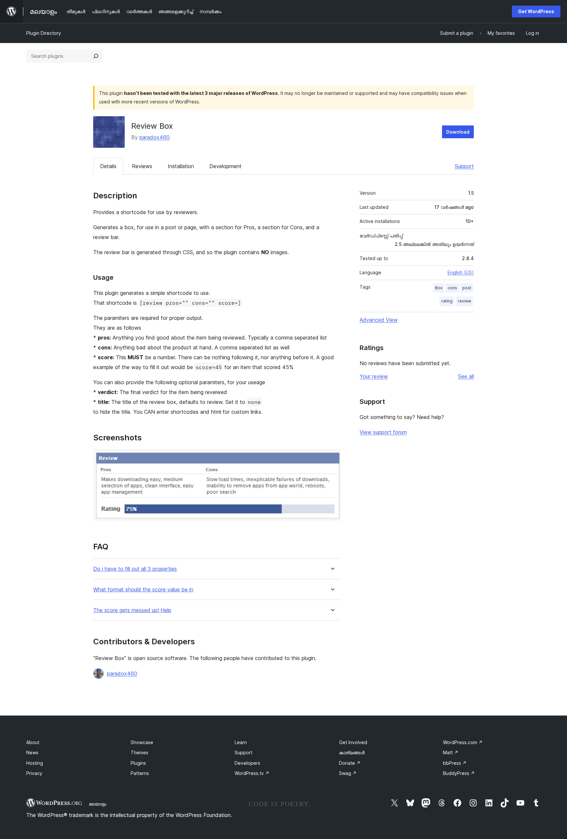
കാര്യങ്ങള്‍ (352, 752)
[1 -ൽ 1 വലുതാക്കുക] (331, 458)
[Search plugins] (95, 56)
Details (108, 166)
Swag (348, 773)
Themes (139, 752)
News (32, 752)
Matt (450, 752)
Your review (374, 376)
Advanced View (379, 320)
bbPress (455, 763)
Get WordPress (536, 11)
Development (225, 166)
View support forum (383, 432)
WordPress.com (463, 742)
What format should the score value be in (143, 589)
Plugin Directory (43, 33)
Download (458, 132)
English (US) (461, 272)
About (32, 742)
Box (438, 287)
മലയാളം (97, 803)
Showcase (142, 742)
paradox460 (154, 137)
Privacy (34, 773)
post (466, 287)
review (464, 300)
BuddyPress (459, 773)
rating (446, 300)
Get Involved (353, 742)
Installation (181, 166)
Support (464, 166)
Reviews (142, 166)
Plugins (138, 763)
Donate (350, 763)
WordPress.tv (252, 773)
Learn (241, 742)
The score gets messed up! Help (132, 610)
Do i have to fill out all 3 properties (135, 569)
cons (452, 287)
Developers (247, 763)
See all (466, 376)
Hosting (34, 763)
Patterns (140, 773)
